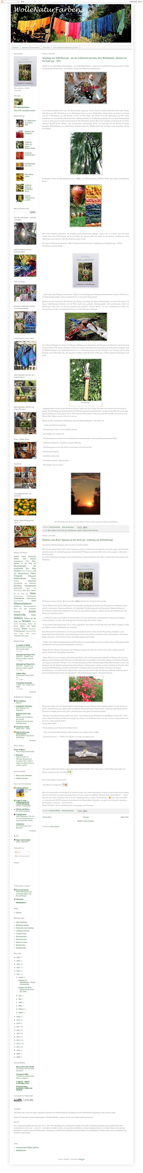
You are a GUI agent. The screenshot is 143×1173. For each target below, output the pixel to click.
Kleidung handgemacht (25, 585)
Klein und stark (28, 791)
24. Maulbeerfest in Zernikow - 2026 (30, 122)
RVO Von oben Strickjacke (25, 609)
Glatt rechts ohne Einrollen (25, 928)
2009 (18, 1053)
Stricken (26, 621)
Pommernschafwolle (30, 606)
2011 (18, 1047)
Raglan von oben (21, 942)
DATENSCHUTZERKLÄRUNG (27, 1147)
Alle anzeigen (32, 692)
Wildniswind (28, 631)
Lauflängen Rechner (23, 931)
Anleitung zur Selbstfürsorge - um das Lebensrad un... (26, 982)
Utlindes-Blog (21, 673)
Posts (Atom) (54, 826)
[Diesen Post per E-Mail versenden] (78, 527)
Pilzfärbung (17, 606)
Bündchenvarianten (22, 925)
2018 (18, 1023)
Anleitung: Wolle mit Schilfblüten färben (29, 188)
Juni (20, 995)
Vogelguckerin (21, 814)
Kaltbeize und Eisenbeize (29, 132)
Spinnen (79, 530)
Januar (20, 1012)
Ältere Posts (125, 817)
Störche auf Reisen (22, 809)
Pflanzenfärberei (22, 603)
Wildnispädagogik (19, 631)
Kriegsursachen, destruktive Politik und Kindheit (24, 1088)
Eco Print (31, 568)
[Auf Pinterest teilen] (86, 527)
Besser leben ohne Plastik (25, 1066)
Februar (21, 1009)
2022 (18, 971)
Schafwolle (20, 614)
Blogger (81, 1159)
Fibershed (19, 899)
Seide (33, 614)
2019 (18, 1020)
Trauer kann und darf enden (25, 751)
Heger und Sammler (23, 840)
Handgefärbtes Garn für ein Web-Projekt (25, 736)
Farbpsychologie (23, 573)
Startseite (15, 47)
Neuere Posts (47, 817)
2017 (18, 1026)
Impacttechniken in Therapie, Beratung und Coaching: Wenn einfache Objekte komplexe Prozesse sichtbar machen (25, 761)
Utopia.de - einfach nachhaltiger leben (23, 1082)
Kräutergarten (18, 588)
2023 (18, 967)
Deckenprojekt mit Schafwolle (25, 567)
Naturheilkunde (19, 598)
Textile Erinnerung (20, 624)
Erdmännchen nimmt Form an (25, 676)
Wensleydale (32, 629)
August (21, 977)
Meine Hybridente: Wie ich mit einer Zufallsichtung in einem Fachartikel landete (25, 818)
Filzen (33, 573)
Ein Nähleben (21, 701)
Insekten (16, 581)
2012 (18, 1043)
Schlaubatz (20, 824)
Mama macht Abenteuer (24, 775)
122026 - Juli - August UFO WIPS (25, 686)
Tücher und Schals (28, 626)
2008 (18, 1057)
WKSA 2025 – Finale (23, 728)
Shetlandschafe (21, 948)
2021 (18, 974)
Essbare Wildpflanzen (27, 571)
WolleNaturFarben (22, 107)
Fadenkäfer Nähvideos (24, 706)
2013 (18, 1040)
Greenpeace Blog (22, 1074)
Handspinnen (21, 902)
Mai (19, 999)
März (20, 1005)
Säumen (18, 703)
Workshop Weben (19, 636)
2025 (18, 961)
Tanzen (34, 621)
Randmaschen (20, 945)
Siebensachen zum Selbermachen (22, 733)
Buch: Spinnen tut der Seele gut (57, 530)
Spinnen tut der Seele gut (90, 530)
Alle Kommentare (23, 856)
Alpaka (16, 556)
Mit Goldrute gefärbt (29, 175)
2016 (18, 1030)
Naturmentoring (31, 598)
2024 (18, 964)
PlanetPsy (19, 755)
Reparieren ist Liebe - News (24, 714)
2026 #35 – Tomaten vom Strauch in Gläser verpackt (24, 657)
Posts (18, 852)
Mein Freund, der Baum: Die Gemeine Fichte (24, 648)
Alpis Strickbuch (21, 922)
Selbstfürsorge (72, 530)
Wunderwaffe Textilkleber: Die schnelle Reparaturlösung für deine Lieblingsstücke (24, 720)
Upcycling (17, 629)
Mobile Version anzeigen (85, 821)
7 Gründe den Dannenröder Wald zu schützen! (25, 1077)
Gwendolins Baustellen (24, 683)
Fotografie (18, 575)
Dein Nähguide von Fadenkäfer (22, 709)
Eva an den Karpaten (23, 811)
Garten (33, 578)
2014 (18, 1037)
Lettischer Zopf (21, 933)
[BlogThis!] (80, 527)
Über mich (46, 47)
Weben (24, 628)
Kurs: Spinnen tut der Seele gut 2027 (66, 47)
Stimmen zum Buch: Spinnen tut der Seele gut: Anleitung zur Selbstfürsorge (77, 539)
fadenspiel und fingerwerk (25, 654)
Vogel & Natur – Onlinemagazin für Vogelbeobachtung (22, 802)
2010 (18, 1050)
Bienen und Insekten (25, 558)
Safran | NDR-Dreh (22, 842)
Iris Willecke (20, 749)
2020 (18, 1016)
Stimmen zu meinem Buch (30, 47)
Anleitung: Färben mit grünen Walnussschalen (30, 145)
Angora (23, 556)
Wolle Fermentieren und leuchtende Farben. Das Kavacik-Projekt (24, 894)
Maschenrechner (21, 936)
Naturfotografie (31, 596)
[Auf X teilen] (82, 527)
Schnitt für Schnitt (22, 726)
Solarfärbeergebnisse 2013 (30, 164)
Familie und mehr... (22, 778)
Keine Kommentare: (68, 527)
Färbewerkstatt (20, 578)
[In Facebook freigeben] (84, 527)
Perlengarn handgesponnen (30, 154)
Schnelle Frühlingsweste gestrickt (30, 198)
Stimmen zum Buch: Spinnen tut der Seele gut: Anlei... (26, 989)
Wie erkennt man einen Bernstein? (23, 827)
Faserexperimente (22, 890)
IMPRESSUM (21, 1150)
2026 (18, 957)
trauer (26, 636)
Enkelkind (17, 571)
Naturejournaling (18, 596)
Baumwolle (32, 556)
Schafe (32, 611)
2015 (18, 1033)
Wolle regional (31, 633)
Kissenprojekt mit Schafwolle (25, 583)
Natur (33, 593)
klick (78, 178)
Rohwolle (17, 612)
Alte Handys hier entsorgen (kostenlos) (25, 1069)
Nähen (34, 600)
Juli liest (18, 912)
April (20, 1002)
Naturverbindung (18, 601)
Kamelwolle (32, 581)
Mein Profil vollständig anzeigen (24, 110)
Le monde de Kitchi (23, 645)
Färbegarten (32, 576)
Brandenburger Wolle (21, 561)
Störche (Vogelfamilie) (23, 806)
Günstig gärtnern (22, 788)
